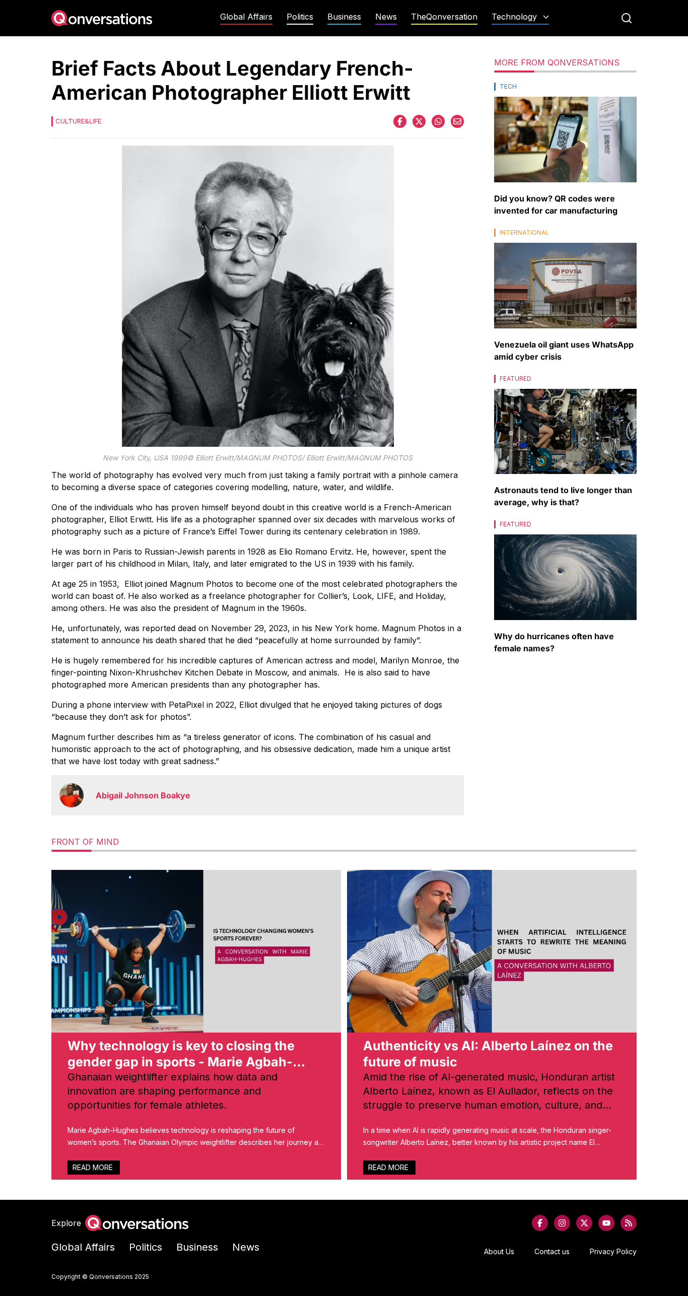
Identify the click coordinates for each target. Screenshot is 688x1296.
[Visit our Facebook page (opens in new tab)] (540, 1223)
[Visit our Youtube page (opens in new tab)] (606, 1223)
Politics (300, 17)
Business (344, 17)
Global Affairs (246, 17)
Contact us (552, 1251)
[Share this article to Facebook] (399, 121)
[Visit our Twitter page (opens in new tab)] (584, 1223)
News (386, 17)
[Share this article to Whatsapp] (438, 121)
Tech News (520, 36)
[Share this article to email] (457, 121)
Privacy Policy (613, 1251)
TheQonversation (444, 17)
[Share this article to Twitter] (419, 121)
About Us (499, 1251)
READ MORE (94, 1167)
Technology (514, 17)
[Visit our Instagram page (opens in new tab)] (562, 1223)
